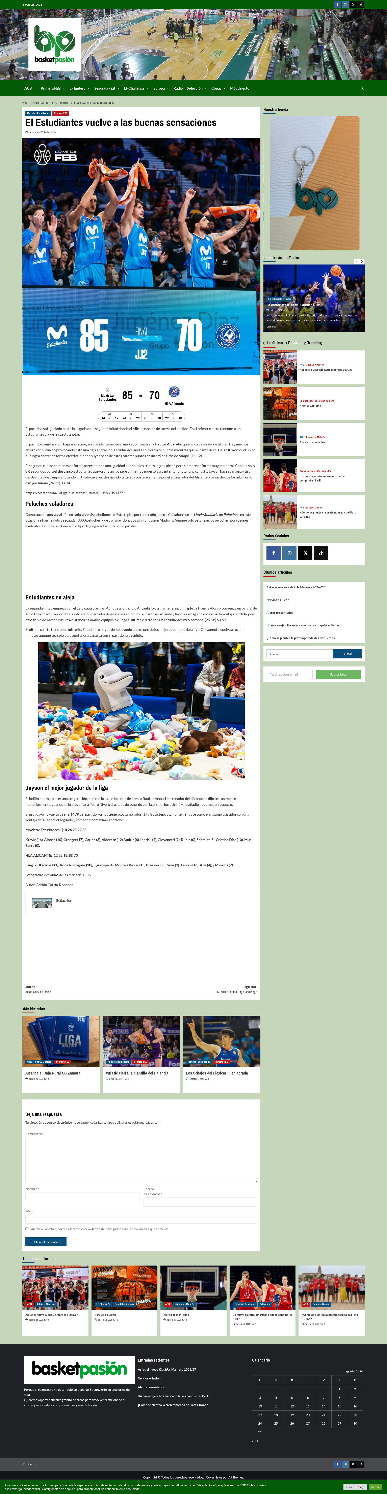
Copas (216, 88)
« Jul (255, 1441)
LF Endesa (77, 88)
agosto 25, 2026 (36, 1319)
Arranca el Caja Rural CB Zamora (52, 1073)
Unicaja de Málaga (315, 437)
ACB (28, 88)
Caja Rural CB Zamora (39, 1061)
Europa (159, 88)
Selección (195, 88)
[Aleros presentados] (280, 439)
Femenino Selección (310, 471)
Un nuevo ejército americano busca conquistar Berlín (322, 478)
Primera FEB (51, 88)
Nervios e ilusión (310, 406)
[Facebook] (337, 4)
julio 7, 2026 (275, 305)
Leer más (271, 326)
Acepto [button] (375, 1487)
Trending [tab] (314, 342)
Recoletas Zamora (324, 401)
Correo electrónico (153, 1191)
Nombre (32, 1189)
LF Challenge (134, 88)
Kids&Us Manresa (314, 364)
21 (323, 1415)
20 (308, 1415)
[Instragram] (345, 4)
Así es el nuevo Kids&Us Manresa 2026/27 (326, 370)
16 (355, 1406)
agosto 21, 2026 (36, 1079)
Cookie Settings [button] (355, 1487)
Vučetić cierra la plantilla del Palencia (137, 1073)
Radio (178, 88)
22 (339, 1415)
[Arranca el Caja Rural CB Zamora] (61, 1041)
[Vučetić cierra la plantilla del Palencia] (141, 1041)
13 (308, 1406)
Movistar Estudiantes (38, 113)
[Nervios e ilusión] (280, 403)
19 (292, 1415)
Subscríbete (338, 674)
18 (276, 1415)
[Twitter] (353, 4)
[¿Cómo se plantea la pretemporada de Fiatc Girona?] (280, 511)
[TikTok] (360, 4)
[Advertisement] (141, 561)
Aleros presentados (312, 442)
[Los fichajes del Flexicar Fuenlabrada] (221, 1041)
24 (260, 1423)
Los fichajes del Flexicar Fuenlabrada (217, 1073)
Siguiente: (237, 989)
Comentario (34, 1133)
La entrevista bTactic (279, 294)
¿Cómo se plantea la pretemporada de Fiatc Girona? (301, 638)
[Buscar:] (299, 653)
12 (292, 1406)
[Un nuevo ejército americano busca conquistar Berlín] (280, 475)
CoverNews (214, 1477)
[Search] (362, 88)
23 (355, 1415)
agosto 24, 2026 (174, 1319)
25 (276, 1423)
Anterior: (38, 989)
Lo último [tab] (274, 342)
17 (260, 1415)
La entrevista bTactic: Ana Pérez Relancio (298, 300)
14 (323, 1406)
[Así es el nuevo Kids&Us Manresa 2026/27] (280, 367)
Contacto (28, 1464)
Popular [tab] (294, 342)
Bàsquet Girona (313, 507)
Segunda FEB (104, 88)
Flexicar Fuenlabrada (199, 1061)
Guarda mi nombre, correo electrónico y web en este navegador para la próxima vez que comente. (100, 1229)
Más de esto (239, 88)
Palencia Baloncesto (118, 1061)
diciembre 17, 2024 (39, 132)
